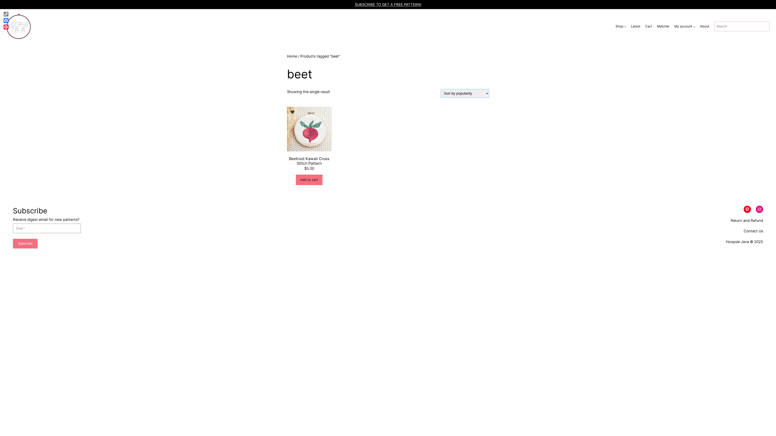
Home (292, 56)
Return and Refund (747, 220)
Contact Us (753, 231)
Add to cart (309, 180)
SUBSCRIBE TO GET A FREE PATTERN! (388, 4)
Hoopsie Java (737, 242)
